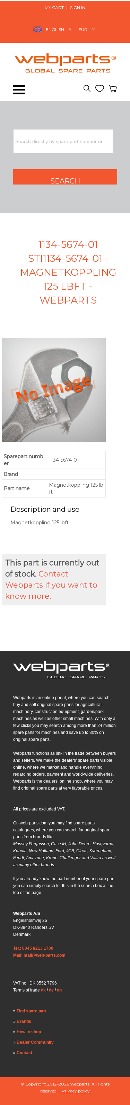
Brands (24, 1021)
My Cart (54, 7)
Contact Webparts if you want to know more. (51, 585)
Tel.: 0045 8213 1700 (33, 948)
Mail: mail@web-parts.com (39, 955)
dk (43, 990)
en (59, 990)
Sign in (77, 7)
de (51, 990)
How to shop (29, 1031)
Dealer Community (35, 1042)
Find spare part (31, 1011)
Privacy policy (76, 1091)
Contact (24, 1052)
